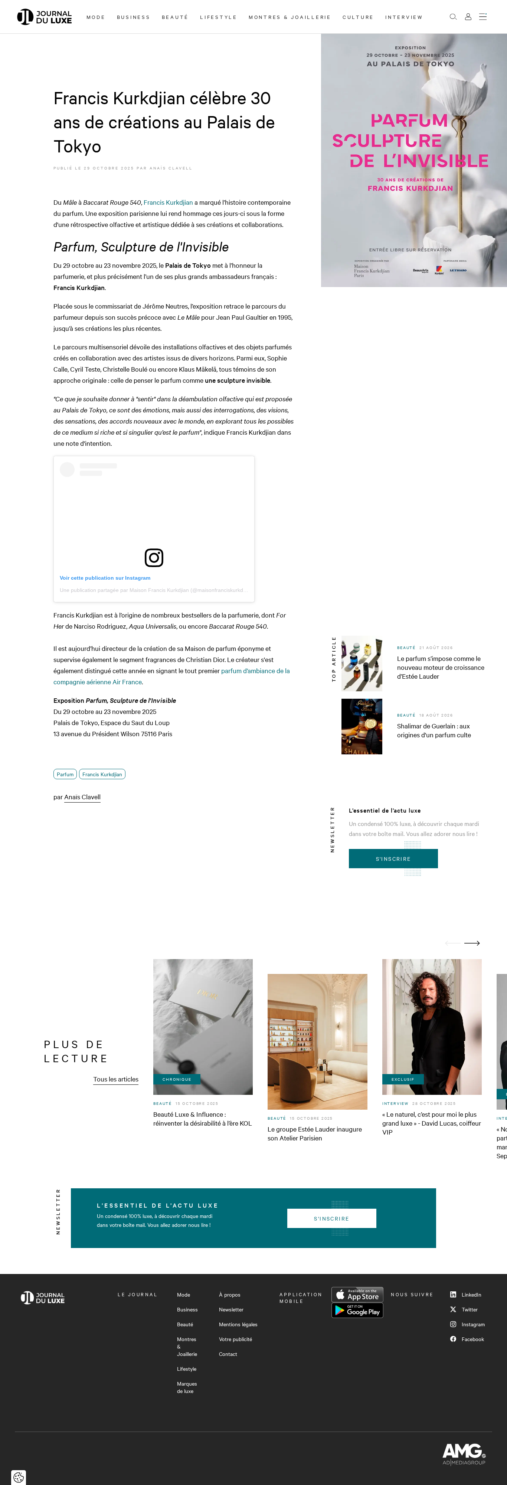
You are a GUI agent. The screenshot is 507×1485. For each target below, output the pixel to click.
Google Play (357, 1310)
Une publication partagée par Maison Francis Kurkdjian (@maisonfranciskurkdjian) (156, 590)
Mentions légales (238, 1324)
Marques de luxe (187, 1387)
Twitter (470, 1309)
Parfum (65, 774)
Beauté (175, 16)
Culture (358, 16)
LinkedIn (471, 1294)
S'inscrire (393, 858)
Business (134, 16)
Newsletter (231, 1309)
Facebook (473, 1339)
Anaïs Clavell (171, 168)
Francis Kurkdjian (168, 202)
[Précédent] (453, 943)
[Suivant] (472, 943)
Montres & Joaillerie (290, 16)
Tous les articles (115, 1078)
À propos (230, 1294)
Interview (404, 16)
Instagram (473, 1324)
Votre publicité (235, 1339)
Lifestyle (219, 16)
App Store (357, 1295)
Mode (96, 16)
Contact (228, 1353)
